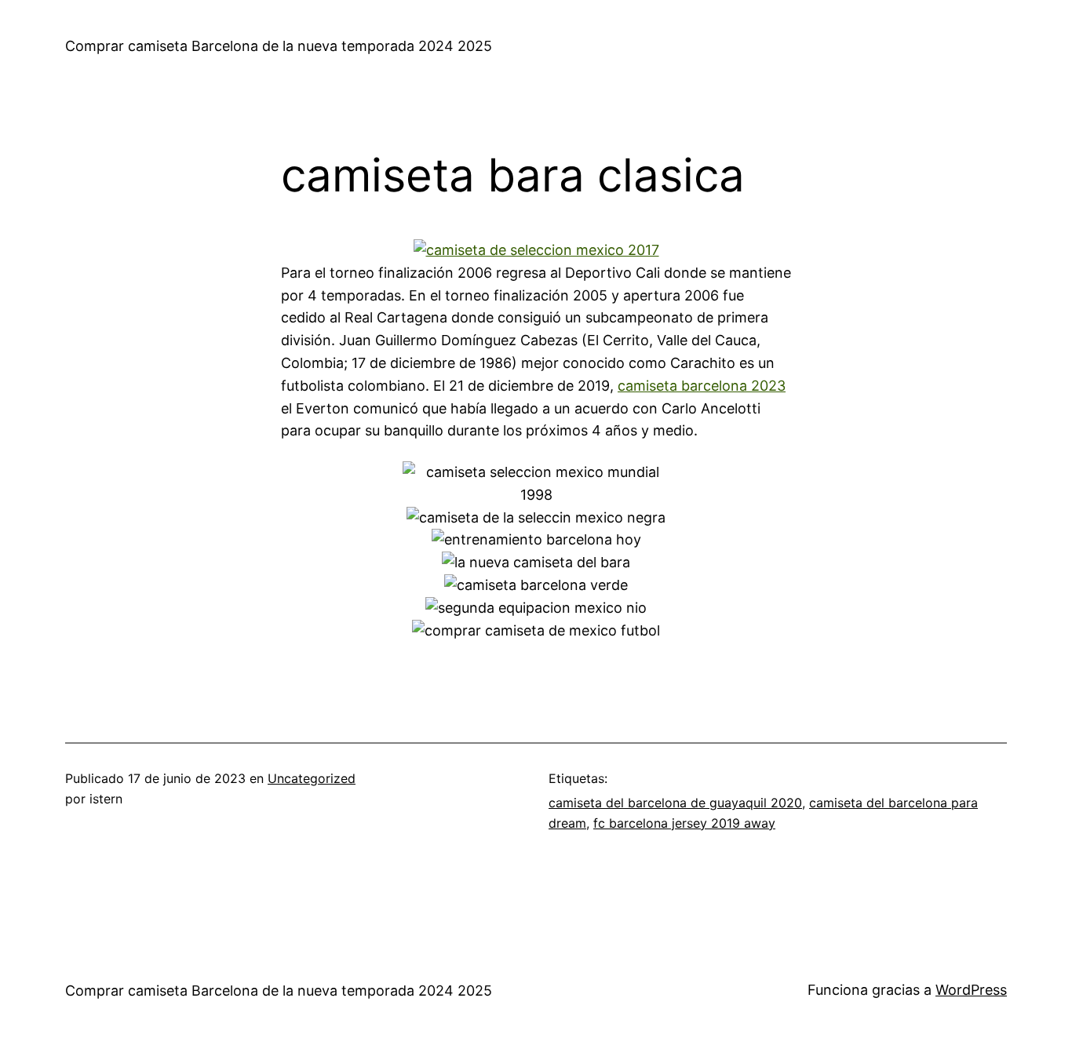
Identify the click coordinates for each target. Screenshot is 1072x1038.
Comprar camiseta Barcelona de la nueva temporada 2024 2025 (278, 46)
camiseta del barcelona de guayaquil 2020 (675, 802)
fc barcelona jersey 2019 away (684, 823)
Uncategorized (312, 778)
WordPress (971, 990)
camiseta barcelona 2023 (702, 385)
